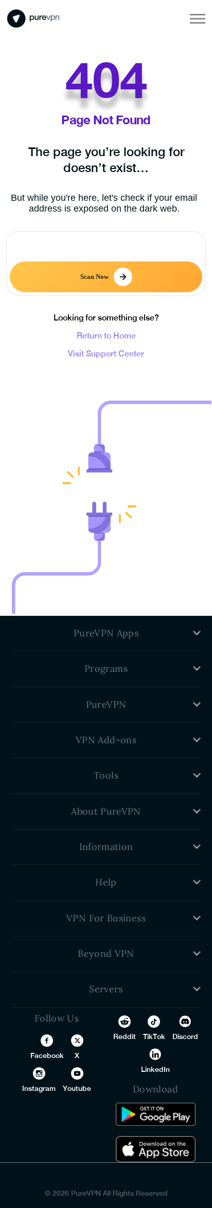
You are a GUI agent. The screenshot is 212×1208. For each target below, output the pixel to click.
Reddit (124, 1036)
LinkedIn (155, 1069)
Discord (185, 1036)
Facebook (47, 1055)
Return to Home (106, 336)
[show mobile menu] (197, 18)
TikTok (154, 1036)
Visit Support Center (106, 353)
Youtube (77, 1088)
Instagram (39, 1088)
